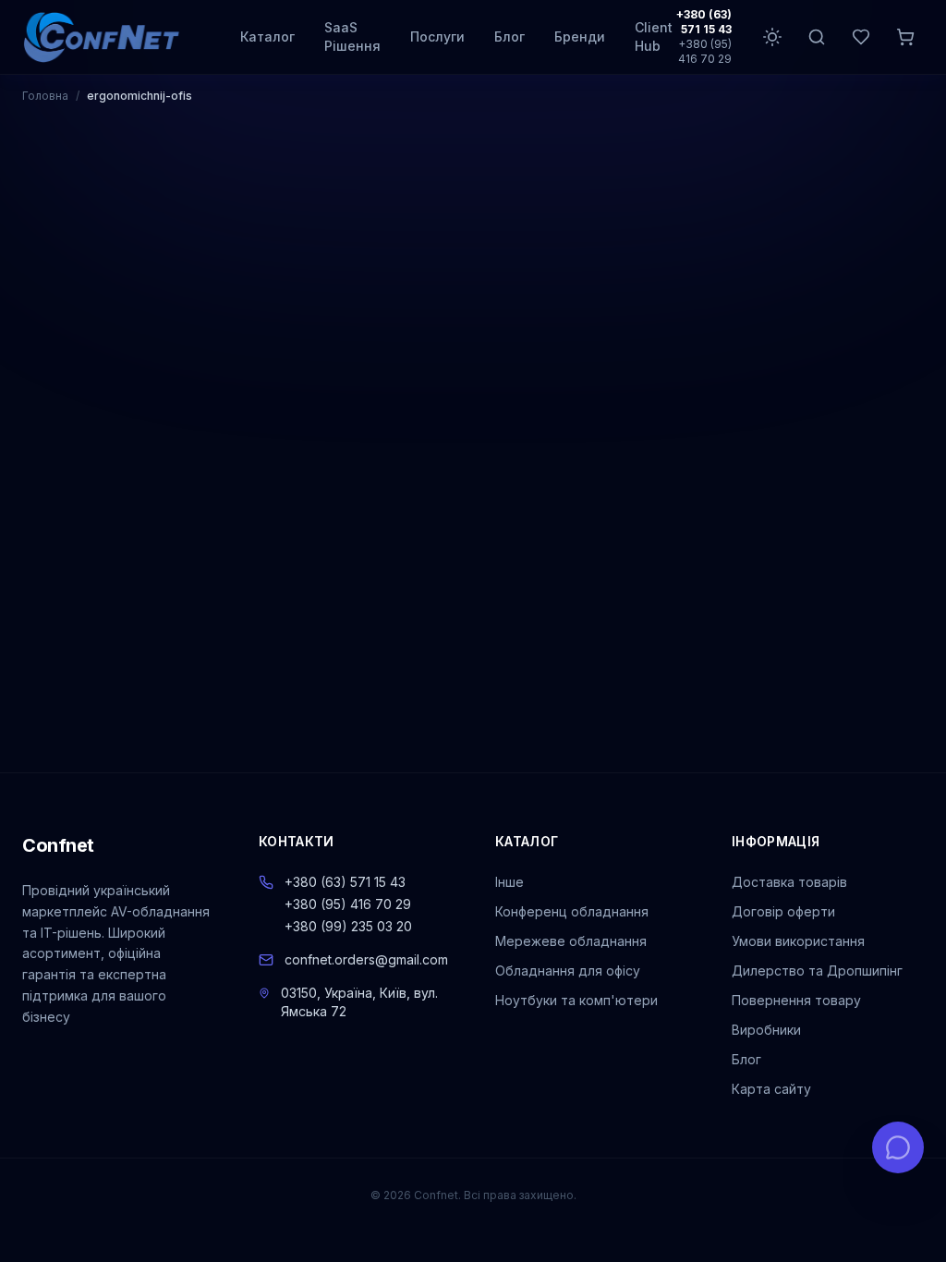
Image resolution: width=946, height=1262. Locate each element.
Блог (509, 36)
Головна (45, 96)
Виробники (766, 1030)
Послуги (437, 36)
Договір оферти (783, 911)
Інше (509, 882)
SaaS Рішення (352, 36)
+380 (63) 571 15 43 (704, 21)
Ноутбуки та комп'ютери (576, 1000)
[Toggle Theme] (772, 36)
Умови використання (798, 941)
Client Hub (654, 36)
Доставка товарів (789, 882)
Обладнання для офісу (567, 970)
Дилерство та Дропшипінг (817, 970)
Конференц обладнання (572, 911)
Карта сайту (771, 1089)
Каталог (267, 36)
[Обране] (861, 36)
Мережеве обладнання (571, 941)
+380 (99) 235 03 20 (348, 926)
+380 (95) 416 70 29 (705, 51)
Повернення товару (796, 1000)
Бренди (579, 36)
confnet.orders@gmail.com (366, 959)
